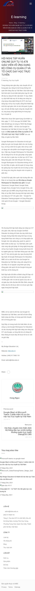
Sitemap (17, 587)
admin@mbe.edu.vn (11, 511)
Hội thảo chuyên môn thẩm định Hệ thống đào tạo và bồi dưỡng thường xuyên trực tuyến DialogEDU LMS (18, 431)
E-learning (4, 80)
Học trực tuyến (14, 80)
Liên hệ (5, 537)
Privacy (4, 587)
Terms (10, 587)
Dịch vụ (5, 558)
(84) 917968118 (8, 515)
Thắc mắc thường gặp (10, 568)
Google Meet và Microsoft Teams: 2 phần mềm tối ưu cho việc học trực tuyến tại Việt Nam (17, 414)
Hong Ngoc (15, 398)
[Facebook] (8, 372)
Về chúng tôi (7, 541)
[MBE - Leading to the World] (8, 4)
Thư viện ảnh (7, 547)
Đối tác (5, 565)
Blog (5, 544)
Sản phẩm (6, 561)
